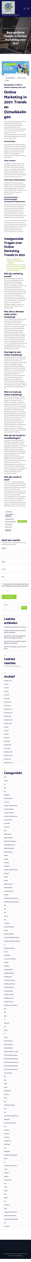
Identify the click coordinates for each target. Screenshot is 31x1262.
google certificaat (8, 891)
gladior (6, 877)
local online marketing (10, 959)
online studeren (8, 1073)
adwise (6, 781)
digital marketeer (8, 838)
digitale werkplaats (9, 848)
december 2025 (8, 709)
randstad (6, 1094)
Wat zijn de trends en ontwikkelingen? (17, 268)
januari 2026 (7, 706)
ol (4, 1034)
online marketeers (8, 1045)
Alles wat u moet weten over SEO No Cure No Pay (15, 648)
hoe (5, 913)
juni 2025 (6, 731)
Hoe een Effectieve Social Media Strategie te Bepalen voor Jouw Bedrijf (15, 642)
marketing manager (9, 987)
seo (5, 1127)
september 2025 (8, 720)
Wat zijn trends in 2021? (13, 270)
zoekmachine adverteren (10, 1212)
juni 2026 (6, 688)
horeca (6, 916)
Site (3, 577)
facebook (6, 863)
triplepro (6, 1176)
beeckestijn (7, 795)
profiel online (7, 1091)
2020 (5, 777)
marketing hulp (8, 977)
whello (6, 1198)
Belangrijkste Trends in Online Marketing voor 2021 (15, 28)
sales (5, 1109)
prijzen (5, 1084)
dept (5, 831)
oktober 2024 (7, 759)
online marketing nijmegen (11, 1059)
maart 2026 (7, 698)
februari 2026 (7, 702)
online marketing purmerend (11, 1062)
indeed (6, 930)
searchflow (7, 1119)
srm (5, 1148)
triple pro (6, 1173)
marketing (6, 966)
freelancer (6, 873)
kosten (6, 952)
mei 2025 (6, 734)
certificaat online (8, 798)
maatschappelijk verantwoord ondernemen (9, 515)
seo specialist (7, 1141)
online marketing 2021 (10, 522)
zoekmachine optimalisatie (11, 1219)
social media (7, 1144)
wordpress (7, 1205)
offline (6, 1030)
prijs (5, 1080)
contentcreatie (8, 820)
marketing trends (9, 519)
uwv (5, 1184)
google (6, 880)
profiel (5, 1087)
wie (5, 1201)
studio (5, 1159)
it (4, 945)
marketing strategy (9, 995)
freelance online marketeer (11, 870)
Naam (3, 562)
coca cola (6, 802)
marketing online (12, 64)
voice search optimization (8, 530)
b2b (5, 788)
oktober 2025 (7, 716)
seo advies (7, 1130)
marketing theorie (8, 1002)
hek (5, 909)
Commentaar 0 (22, 521)
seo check (6, 1134)
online (5, 1037)
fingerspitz (7, 866)
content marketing (9, 813)
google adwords (8, 888)
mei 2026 (6, 691)
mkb (5, 1012)
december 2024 (8, 752)
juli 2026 (6, 684)
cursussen (6, 827)
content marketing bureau (10, 816)
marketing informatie (9, 984)
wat (5, 1194)
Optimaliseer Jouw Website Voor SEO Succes (15, 627)
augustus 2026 (8, 681)
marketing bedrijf (8, 970)
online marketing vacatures (11, 1069)
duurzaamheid (8, 512)
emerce (6, 855)
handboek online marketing (11, 898)
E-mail (4, 569)
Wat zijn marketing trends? (14, 259)
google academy (8, 884)
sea (5, 1112)
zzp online (6, 1226)
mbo (5, 1009)
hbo (5, 905)
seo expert (7, 1137)
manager (6, 963)
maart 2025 (7, 741)
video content (8, 527)
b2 (4, 784)
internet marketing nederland (11, 938)
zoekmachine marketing (10, 1216)
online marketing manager (10, 1055)
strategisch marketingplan (10, 1155)
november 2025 (8, 713)
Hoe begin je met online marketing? (16, 265)
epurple (6, 859)
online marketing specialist (11, 1066)
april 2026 (6, 695)
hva (5, 920)
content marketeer (9, 809)
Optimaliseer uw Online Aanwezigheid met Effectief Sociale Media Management (15, 637)
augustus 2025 (8, 723)
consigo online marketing (10, 806)
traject (6, 1169)
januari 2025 (7, 748)
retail (5, 1098)
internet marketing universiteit (12, 941)
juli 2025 (6, 727)
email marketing (8, 852)
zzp (5, 1223)
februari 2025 (7, 745)
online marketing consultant (11, 1052)
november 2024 (8, 756)
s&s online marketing (9, 1105)
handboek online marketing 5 (11, 902)
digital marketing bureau (10, 841)
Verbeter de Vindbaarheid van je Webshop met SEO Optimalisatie (15, 631)
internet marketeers (9, 934)
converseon (7, 823)
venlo (5, 1187)
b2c (5, 791)
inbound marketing (9, 927)
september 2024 (8, 763)
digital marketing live (9, 845)
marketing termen (8, 998)
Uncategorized (8, 1180)
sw (4, 1162)
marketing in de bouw (9, 980)
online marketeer (8, 1041)
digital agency (7, 834)
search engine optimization (11, 1116)
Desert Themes (18, 1256)
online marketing (8, 1048)
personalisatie (8, 524)
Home (14, 26)
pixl (5, 1077)
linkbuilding (7, 955)
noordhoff (7, 1023)
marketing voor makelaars (10, 1005)
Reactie (4, 548)
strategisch (7, 1151)
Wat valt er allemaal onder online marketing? (15, 262)
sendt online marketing (10, 1123)
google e (6, 895)
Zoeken (6, 605)
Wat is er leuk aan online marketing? (16, 266)
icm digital (7, 923)
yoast (5, 1208)
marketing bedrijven (9, 973)
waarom (6, 1191)
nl (4, 1020)
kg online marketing (9, 948)
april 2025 (6, 738)
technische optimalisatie (10, 1166)
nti (5, 1027)
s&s (5, 1102)
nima (5, 1016)
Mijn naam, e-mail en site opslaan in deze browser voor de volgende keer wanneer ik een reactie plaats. (15, 585)
